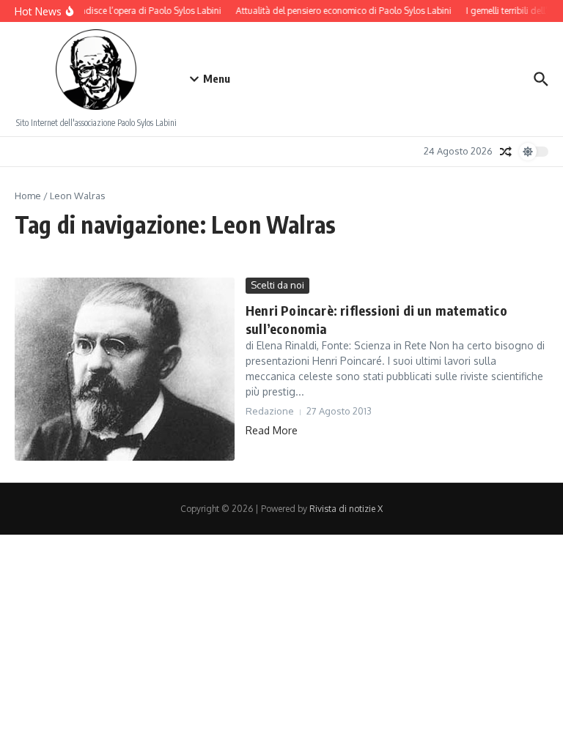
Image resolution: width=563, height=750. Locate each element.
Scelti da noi (277, 285)
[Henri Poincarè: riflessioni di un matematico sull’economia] (125, 369)
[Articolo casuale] (506, 151)
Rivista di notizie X (346, 508)
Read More (272, 430)
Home (28, 195)
